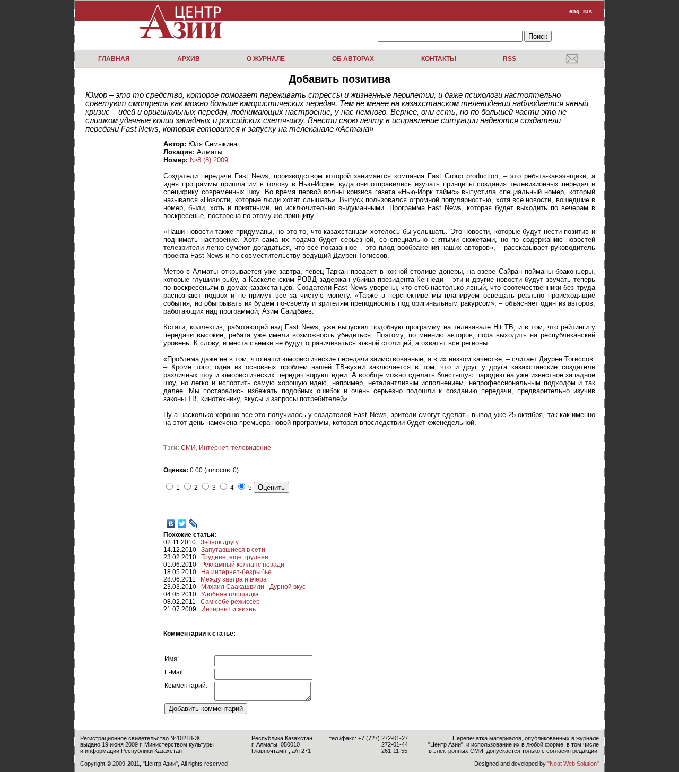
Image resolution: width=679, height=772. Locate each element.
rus (587, 11)
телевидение (251, 448)
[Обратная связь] (572, 58)
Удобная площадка (230, 594)
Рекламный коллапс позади (242, 564)
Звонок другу (220, 542)
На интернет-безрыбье (236, 572)
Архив (188, 59)
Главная (114, 59)
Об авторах (353, 59)
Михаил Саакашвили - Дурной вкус (253, 587)
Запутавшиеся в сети (233, 549)
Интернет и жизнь (228, 609)
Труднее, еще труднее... (237, 557)
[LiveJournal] (193, 524)
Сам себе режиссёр (230, 601)
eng (574, 11)
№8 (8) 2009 (209, 160)
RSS (509, 59)
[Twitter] (182, 524)
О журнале (266, 59)
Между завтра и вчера (234, 579)
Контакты (438, 59)
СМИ (188, 448)
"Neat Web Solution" (573, 763)
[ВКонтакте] (171, 524)
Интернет (213, 448)
